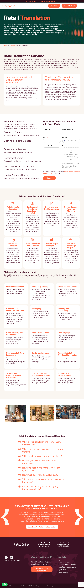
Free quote (54, 6)
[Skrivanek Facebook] (6, 557)
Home (6, 45)
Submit (49, 178)
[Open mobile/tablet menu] (80, 6)
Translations (13, 45)
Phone (64, 137)
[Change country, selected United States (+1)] (65, 141)
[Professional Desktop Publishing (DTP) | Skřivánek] (44, 545)
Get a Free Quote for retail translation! (42, 527)
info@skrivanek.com (49, 1)
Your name (47, 129)
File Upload (66, 146)
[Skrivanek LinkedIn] (11, 557)
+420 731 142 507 (33, 1)
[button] (42, 443)
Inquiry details (47, 146)
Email (45, 137)
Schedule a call (69, 6)
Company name (67, 129)
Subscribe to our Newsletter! (42, 569)
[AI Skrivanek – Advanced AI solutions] (63, 545)
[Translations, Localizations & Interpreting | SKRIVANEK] (9, 6)
